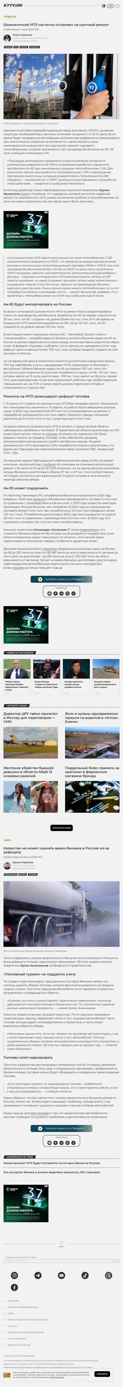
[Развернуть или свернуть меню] (118, 6)
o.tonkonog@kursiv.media (24, 41)
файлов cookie (57, 1377)
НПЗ (16, 47)
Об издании (13, 1301)
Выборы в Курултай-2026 (19, 1345)
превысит (39, 499)
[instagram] (14, 1275)
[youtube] (61, 1275)
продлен (18, 567)
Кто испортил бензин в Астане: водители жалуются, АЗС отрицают (51, 1172)
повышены (49, 549)
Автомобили (10, 875)
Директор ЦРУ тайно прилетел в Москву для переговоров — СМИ (30, 718)
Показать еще (61, 828)
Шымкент (34, 47)
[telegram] (38, 1275)
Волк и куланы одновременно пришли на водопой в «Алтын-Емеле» (92, 718)
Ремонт (23, 47)
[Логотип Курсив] (13, 5)
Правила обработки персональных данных (28, 1320)
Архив (11, 1314)
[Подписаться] (117, 1261)
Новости (10, 16)
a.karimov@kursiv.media (23, 868)
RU (110, 6)
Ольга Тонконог (22, 35)
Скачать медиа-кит (17, 1339)
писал (25, 194)
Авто (7, 840)
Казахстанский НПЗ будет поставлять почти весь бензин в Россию (51, 1163)
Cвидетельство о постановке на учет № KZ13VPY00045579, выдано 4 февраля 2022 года (38, 1364)
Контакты (12, 1326)
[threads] (108, 1275)
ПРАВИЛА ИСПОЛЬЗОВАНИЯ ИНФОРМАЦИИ (26, 1332)
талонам (52, 434)
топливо (33, 875)
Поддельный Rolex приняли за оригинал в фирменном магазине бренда (92, 772)
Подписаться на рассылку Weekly (21, 1257)
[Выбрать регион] (104, 6)
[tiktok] (85, 1275)
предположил (89, 529)
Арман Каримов (22, 862)
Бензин (8, 47)
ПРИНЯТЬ (102, 1374)
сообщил (49, 464)
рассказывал (40, 1113)
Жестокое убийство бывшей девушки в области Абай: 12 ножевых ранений (28, 772)
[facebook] (14, 1287)
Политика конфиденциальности (23, 1307)
